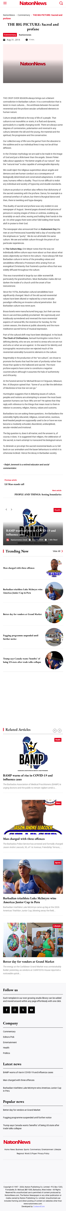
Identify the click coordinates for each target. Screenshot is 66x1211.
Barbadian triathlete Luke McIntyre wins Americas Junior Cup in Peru (29, 900)
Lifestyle (57, 926)
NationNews (9, 15)
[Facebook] (6, 88)
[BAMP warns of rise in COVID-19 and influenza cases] (33, 525)
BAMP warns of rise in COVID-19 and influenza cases (31, 532)
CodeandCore (39, 1206)
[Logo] (33, 3)
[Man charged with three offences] (54, 568)
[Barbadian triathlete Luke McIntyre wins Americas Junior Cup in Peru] (54, 591)
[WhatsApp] (29, 88)
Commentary (24, 15)
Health (57, 510)
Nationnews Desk (19, 540)
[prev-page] (6, 509)
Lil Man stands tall (14, 484)
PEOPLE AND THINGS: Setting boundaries (38, 494)
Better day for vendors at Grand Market (22, 614)
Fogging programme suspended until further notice (27, 1117)
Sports (57, 863)
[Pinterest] (22, 88)
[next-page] (11, 509)
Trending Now (17, 551)
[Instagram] (14, 1010)
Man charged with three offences (18, 567)
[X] (14, 88)
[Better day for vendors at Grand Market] (54, 614)
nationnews (25, 34)
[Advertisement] (33, 694)
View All (56, 551)
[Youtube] (31, 1010)
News (58, 803)
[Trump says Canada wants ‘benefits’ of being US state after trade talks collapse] (54, 660)
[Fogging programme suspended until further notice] (54, 637)
